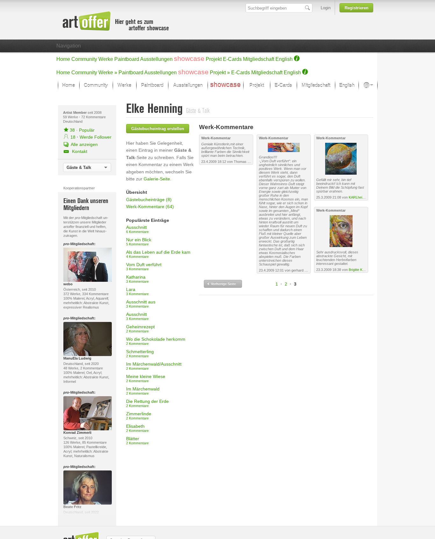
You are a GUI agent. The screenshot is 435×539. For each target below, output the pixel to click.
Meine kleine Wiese (145, 378)
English (284, 59)
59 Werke (71, 117)
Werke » (107, 72)
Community (84, 59)
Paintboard (126, 59)
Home (63, 59)
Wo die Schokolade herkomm (155, 341)
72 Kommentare (93, 117)
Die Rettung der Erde (147, 403)
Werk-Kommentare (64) (150, 206)
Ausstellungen (156, 59)
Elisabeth (137, 428)
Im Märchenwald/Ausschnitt (154, 365)
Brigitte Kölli (357, 270)
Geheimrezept (140, 328)
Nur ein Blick (138, 241)
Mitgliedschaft (258, 59)
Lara (137, 291)
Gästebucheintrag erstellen (157, 128)
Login (326, 7)
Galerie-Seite (157, 178)
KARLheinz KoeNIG (364, 197)
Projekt (214, 59)
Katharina (137, 278)
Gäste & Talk (79, 167)
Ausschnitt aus (140, 303)
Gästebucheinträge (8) (149, 199)
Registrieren (356, 7)
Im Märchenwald (143, 390)
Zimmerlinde (138, 415)
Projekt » (220, 72)
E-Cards (232, 59)
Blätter (137, 440)
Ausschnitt (137, 229)
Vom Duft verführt (143, 266)
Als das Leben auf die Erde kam (158, 254)
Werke (105, 59)
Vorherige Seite (223, 284)
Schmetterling (140, 353)
